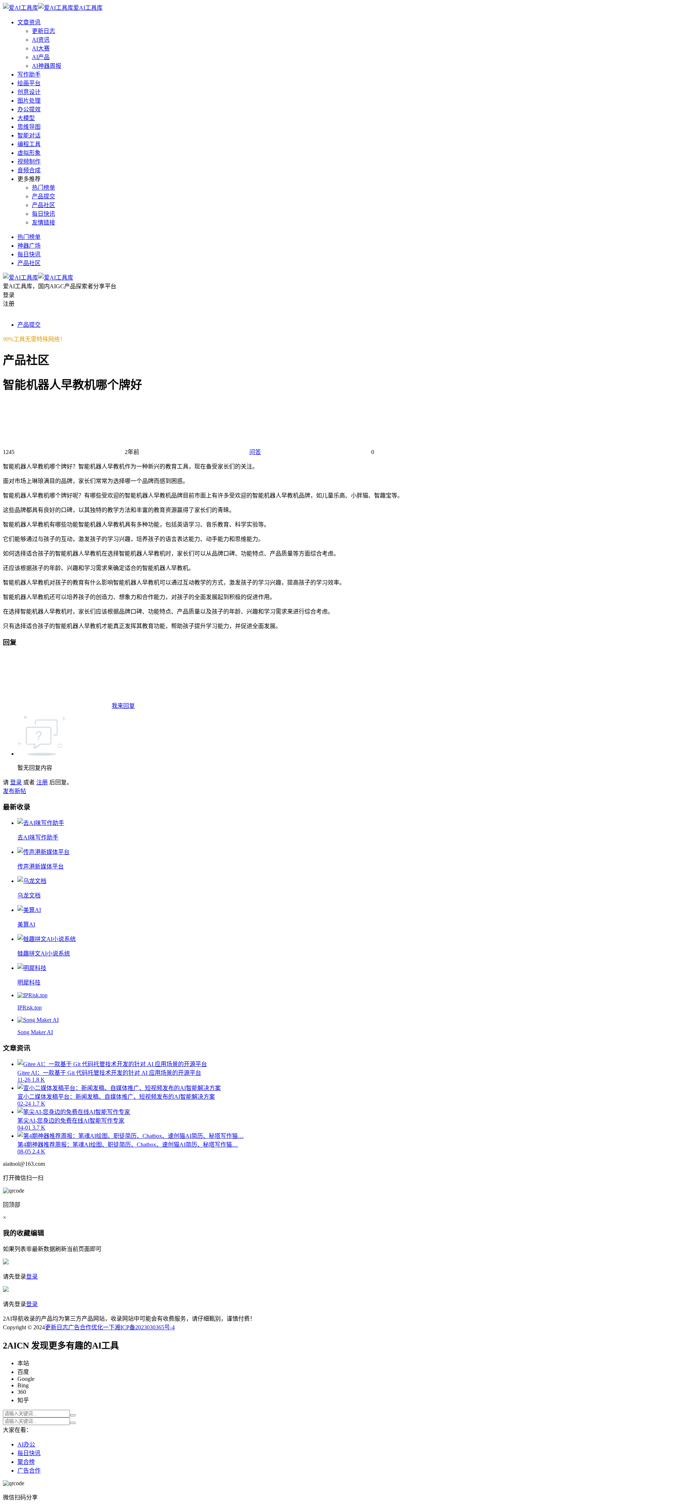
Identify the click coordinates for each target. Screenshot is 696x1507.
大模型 (26, 118)
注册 (42, 782)
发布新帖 (14, 791)
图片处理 (29, 101)
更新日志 (43, 31)
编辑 (37, 1233)
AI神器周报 (46, 66)
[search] (73, 1415)
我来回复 (123, 706)
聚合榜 (26, 1462)
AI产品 (41, 57)
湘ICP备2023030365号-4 (145, 1327)
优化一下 (103, 1327)
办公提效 (29, 109)
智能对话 (29, 135)
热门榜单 (43, 188)
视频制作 (29, 161)
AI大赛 (41, 48)
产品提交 (43, 196)
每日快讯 (43, 214)
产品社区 (43, 205)
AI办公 (26, 1444)
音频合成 (29, 170)
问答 (255, 452)
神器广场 (29, 246)
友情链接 (43, 222)
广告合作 (79, 1327)
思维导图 (29, 127)
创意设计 (29, 92)
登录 (16, 782)
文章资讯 (29, 22)
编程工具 (29, 144)
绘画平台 (29, 83)
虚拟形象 (29, 153)
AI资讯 (41, 40)
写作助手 (29, 74)
